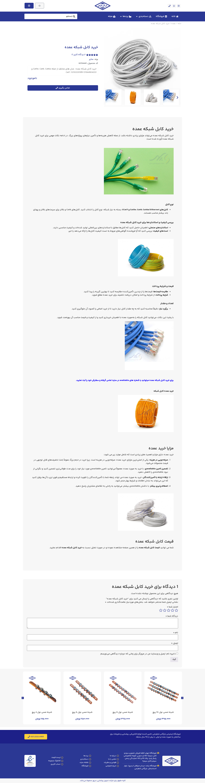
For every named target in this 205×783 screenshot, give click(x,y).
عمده (173, 23)
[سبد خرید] (39, 6)
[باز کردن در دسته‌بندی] (137, 16)
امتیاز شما (172, 607)
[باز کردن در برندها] (121, 16)
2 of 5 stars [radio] (172, 610)
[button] (107, 97)
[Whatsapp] (174, 6)
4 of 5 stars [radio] (164, 610)
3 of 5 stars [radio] (168, 610)
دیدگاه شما (172, 616)
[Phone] (169, 6)
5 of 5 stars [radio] (160, 610)
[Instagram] (179, 6)
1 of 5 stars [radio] (176, 610)
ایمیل (174, 643)
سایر (91, 59)
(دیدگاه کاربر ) (78, 54)
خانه (179, 23)
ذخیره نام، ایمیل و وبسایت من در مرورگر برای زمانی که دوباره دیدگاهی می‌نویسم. (138, 654)
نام (175, 633)
